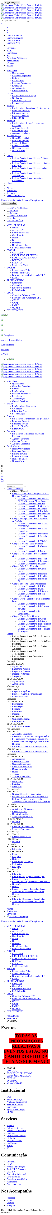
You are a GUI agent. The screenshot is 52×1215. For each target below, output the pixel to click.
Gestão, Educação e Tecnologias (26, 794)
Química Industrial (20, 814)
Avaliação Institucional (17, 1102)
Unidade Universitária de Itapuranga (34, 561)
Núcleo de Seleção (20, 148)
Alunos (10, 188)
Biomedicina (17, 704)
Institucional (12, 70)
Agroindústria (18, 684)
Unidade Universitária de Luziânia (33, 511)
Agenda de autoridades (17, 1179)
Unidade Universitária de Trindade (33, 541)
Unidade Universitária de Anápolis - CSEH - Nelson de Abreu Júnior (33, 499)
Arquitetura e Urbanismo (23, 809)
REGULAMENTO (18, 215)
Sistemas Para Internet (21, 829)
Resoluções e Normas (21, 288)
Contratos (11, 1133)
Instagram (11, 1205)
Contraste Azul (13, 40)
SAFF (9, 1148)
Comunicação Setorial (16, 1174)
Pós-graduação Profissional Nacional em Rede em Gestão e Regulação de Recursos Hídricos (30, 741)
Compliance (12, 53)
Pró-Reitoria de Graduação (24, 95)
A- (8, 33)
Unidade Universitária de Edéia (31, 586)
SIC (8, 55)
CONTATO (17, 253)
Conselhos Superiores (21, 75)
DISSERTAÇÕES (15, 220)
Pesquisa (10, 105)
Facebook (11, 1198)
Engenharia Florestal (21, 671)
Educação (16, 874)
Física (14, 854)
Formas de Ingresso (20, 140)
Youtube (10, 1203)
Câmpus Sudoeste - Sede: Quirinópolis (29, 584)
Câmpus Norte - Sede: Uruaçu (25, 616)
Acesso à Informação (16, 195)
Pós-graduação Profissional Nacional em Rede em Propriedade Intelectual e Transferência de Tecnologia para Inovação (31, 799)
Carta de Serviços (20, 90)
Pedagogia (16, 866)
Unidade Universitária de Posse (31, 551)
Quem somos (18, 73)
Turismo (15, 774)
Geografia (16, 856)
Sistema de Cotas (19, 143)
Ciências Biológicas (21, 719)
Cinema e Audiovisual (22, 766)
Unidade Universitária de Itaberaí (32, 559)
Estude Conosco (14, 135)
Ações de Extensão (20, 128)
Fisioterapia (17, 711)
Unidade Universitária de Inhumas (33, 533)
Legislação (17, 85)
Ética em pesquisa (20, 113)
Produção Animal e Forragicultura (27, 694)
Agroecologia (18, 681)
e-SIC (9, 50)
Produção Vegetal (20, 696)
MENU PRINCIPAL (18, 208)
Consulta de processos (16, 1130)
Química (16, 821)
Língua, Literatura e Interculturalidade (28, 889)
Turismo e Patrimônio (21, 776)
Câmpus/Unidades (15, 488)
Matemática (17, 864)
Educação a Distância (21, 100)
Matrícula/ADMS (20, 265)
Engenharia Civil (19, 811)
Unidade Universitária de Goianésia (33, 506)
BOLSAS (13, 213)
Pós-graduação (18, 103)
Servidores (11, 193)
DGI (9, 1097)
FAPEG (15, 278)
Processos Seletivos (20, 145)
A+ (8, 28)
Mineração (16, 786)
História (15, 859)
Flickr (9, 1200)
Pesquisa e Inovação (21, 110)
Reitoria (15, 78)
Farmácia (16, 709)
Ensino (10, 93)
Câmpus (10, 183)
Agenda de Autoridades (17, 58)
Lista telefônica (13, 1177)
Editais (10, 1145)
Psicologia (16, 849)
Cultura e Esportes (20, 130)
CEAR (10, 1112)
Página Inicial (13, 1016)
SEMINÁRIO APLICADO (24, 258)
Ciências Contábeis (20, 761)
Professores (12, 190)
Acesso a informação (16, 1167)
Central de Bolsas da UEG (23, 295)
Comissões (17, 285)
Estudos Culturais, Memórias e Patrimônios (31, 881)
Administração (18, 88)
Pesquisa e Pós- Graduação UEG (26, 298)
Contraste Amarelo (15, 38)
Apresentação (18, 230)
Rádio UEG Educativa (16, 1169)
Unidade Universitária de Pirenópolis (34, 513)
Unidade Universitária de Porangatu (33, 626)
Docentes (16, 240)
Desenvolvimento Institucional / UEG (28, 275)
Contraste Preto (13, 43)
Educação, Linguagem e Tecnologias (28, 876)
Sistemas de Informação (22, 816)
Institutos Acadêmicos (21, 83)
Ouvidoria (11, 48)
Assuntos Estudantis (21, 133)
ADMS (10, 65)
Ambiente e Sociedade (22, 734)
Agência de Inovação (16, 1109)
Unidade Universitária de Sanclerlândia (29, 612)
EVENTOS (17, 263)
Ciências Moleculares (21, 836)
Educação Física (19, 721)
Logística (16, 784)
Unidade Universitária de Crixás (32, 619)
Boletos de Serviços (15, 1128)
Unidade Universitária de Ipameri (32, 574)
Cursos (10, 155)
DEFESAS (17, 260)
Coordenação (18, 235)
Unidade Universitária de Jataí (31, 589)
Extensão (11, 120)
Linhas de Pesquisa (20, 232)
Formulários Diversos (21, 248)
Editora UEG (18, 118)
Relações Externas (15, 1104)
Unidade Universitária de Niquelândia (34, 624)
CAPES (15, 300)
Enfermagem (17, 706)
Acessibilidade (13, 60)
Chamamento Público (16, 1135)
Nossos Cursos (18, 150)
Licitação (11, 1138)
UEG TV (11, 1172)
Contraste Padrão (14, 35)
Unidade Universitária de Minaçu (32, 621)
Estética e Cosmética (21, 726)
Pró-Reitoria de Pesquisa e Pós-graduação (30, 108)
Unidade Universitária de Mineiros (33, 591)
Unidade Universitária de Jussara (32, 564)
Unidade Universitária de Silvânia (32, 516)
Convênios (11, 1107)
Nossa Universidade (21, 138)
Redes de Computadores (23, 826)
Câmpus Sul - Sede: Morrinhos (25, 566)
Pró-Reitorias (18, 80)
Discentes (16, 242)
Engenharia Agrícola (21, 669)
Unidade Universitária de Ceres (31, 503)
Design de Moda (19, 769)
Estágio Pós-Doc (19, 290)
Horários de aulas (19, 245)
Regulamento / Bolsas (21, 270)
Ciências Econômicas (21, 764)
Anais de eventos (14, 1140)
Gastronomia (17, 781)
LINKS (12, 218)
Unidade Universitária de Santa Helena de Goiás (31, 595)
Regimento (17, 283)
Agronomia (17, 666)
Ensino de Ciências (20, 879)
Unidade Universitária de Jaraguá (32, 508)
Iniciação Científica (20, 115)
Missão (15, 227)
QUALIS (16, 308)
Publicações (12, 1182)
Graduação (17, 98)
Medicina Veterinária (21, 674)
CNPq (15, 303)
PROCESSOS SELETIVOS (25, 255)
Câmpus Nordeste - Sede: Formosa (27, 544)
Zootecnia (16, 676)
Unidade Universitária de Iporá (31, 604)
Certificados (12, 1143)
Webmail (10, 63)
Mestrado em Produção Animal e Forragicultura (22, 200)
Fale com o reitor (14, 1184)
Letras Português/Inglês (22, 861)
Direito (15, 771)
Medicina (16, 714)
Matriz (15, 237)
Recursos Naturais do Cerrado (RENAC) (30, 746)
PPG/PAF (13, 210)
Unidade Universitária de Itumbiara (33, 576)
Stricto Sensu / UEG (21, 273)
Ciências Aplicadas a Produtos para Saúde (30, 736)
